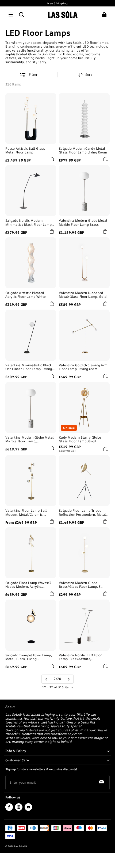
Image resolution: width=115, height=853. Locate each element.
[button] (10, 14)
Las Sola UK (21, 846)
